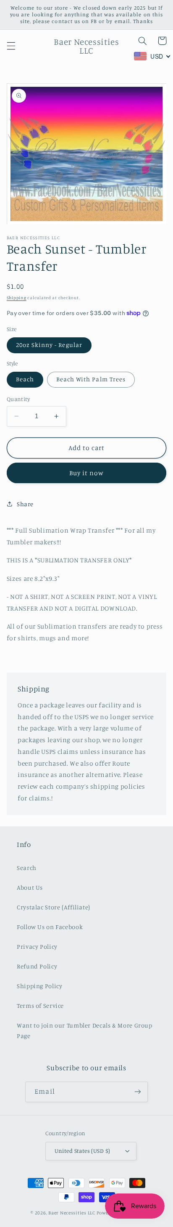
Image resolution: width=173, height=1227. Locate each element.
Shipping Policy (39, 985)
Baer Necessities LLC (71, 1213)
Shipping (16, 297)
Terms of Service (40, 1005)
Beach (25, 379)
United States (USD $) (82, 1150)
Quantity (18, 399)
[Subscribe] (137, 1092)
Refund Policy (37, 966)
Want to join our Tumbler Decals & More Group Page (84, 1031)
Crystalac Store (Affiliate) (53, 907)
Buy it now (86, 473)
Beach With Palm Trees (91, 379)
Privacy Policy (37, 946)
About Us (30, 887)
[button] (11, 46)
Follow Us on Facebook (50, 926)
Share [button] (25, 503)
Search (27, 867)
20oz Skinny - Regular (49, 344)
